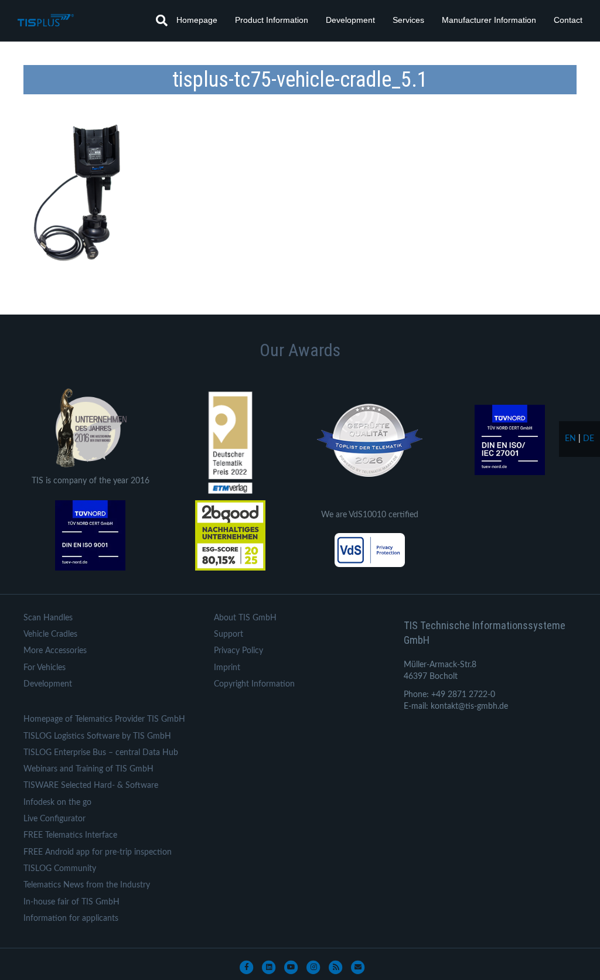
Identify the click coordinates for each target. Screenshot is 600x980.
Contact (568, 20)
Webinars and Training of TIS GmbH (88, 769)
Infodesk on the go (57, 802)
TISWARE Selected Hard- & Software (90, 785)
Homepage (196, 20)
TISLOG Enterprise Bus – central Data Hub (100, 753)
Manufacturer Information (489, 20)
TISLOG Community (59, 869)
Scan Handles (48, 618)
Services (408, 20)
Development (350, 20)
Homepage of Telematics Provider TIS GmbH (104, 719)
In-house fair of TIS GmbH (71, 902)
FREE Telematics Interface (70, 835)
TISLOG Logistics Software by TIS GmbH (97, 736)
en (570, 439)
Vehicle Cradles (50, 634)
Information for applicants (70, 918)
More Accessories (55, 651)
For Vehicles (44, 668)
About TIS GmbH (245, 618)
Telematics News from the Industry (86, 885)
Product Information (271, 20)
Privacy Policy (238, 651)
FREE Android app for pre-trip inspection (97, 852)
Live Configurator (54, 819)
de (588, 439)
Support (228, 634)
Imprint (227, 668)
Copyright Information (254, 684)
